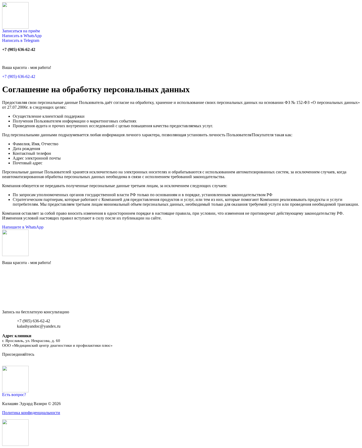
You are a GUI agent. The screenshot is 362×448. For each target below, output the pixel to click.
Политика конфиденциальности (31, 412)
